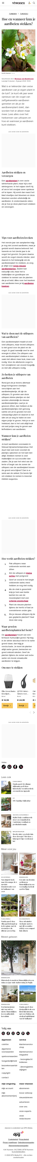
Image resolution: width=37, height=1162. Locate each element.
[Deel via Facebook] (15, 767)
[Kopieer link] (4, 767)
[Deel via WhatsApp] (9, 767)
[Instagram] (13, 1033)
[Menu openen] (3, 2)
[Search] (33, 2)
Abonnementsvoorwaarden (18, 1146)
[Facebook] (8, 1033)
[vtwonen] (18, 3)
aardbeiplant (12, 181)
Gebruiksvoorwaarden (26, 1142)
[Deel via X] (21, 767)
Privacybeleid (24, 1139)
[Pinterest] (23, 1033)
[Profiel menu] (29, 2)
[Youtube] (18, 1033)
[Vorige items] (30, 712)
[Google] (3, 1033)
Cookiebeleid (13, 1139)
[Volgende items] (33, 712)
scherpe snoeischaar (18, 601)
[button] (10, 1142)
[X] (28, 1033)
